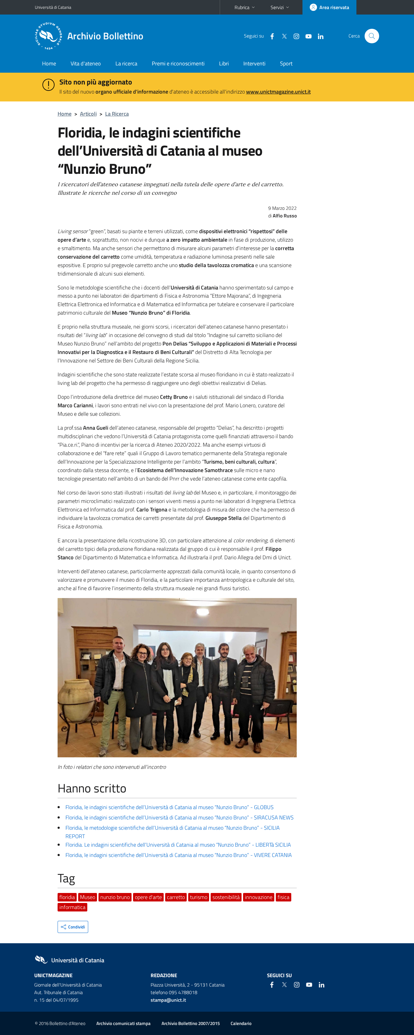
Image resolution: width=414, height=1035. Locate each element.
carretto (176, 897)
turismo (198, 897)
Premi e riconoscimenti (178, 63)
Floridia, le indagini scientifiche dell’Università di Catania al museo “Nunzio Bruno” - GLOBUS (169, 807)
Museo (87, 897)
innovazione (258, 897)
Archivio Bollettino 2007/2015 (191, 1023)
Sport (286, 63)
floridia (67, 897)
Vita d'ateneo (86, 63)
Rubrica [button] (242, 7)
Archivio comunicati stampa (123, 1023)
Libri (224, 63)
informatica (72, 907)
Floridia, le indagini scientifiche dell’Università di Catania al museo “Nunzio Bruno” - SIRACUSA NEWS (179, 817)
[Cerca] (372, 36)
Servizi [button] (277, 7)
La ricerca (126, 63)
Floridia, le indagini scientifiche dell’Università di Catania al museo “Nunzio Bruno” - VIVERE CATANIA (178, 855)
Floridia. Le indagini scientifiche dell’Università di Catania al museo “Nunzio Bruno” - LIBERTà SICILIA (178, 845)
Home (49, 63)
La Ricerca (117, 114)
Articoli (88, 114)
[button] (73, 927)
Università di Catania (53, 7)
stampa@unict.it (168, 1000)
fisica (283, 897)
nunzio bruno (115, 897)
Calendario (241, 1023)
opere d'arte (148, 897)
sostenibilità (226, 897)
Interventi (254, 63)
